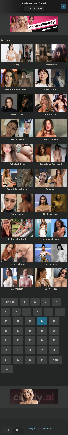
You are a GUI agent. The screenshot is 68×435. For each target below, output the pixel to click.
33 (30, 359)
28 (30, 350)
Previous (9, 302)
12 (18, 321)
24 (42, 340)
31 (6, 359)
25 (54, 340)
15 (54, 321)
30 (54, 350)
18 (30, 331)
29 (42, 350)
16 (6, 331)
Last (7, 369)
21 (6, 340)
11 (6, 321)
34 (42, 359)
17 (18, 331)
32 (18, 359)
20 (54, 331)
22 (18, 340)
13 (30, 321)
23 (30, 340)
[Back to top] (62, 428)
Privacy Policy (27, 428)
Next (55, 359)
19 (42, 331)
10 (60, 311)
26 (6, 350)
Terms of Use (46, 428)
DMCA (36, 428)
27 (18, 350)
